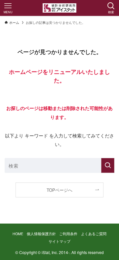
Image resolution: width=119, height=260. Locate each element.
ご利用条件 (68, 233)
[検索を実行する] (107, 165)
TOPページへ (59, 190)
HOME (18, 233)
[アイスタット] (60, 8)
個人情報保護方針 (41, 233)
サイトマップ (59, 241)
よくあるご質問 (93, 233)
